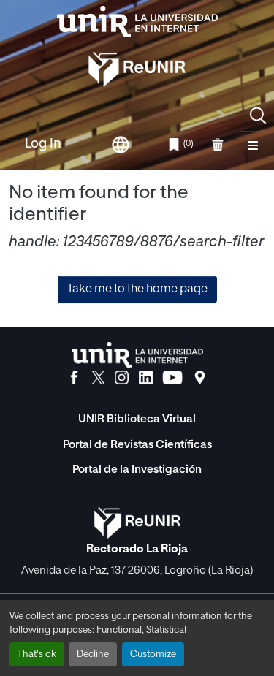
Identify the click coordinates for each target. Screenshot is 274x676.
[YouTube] (172, 378)
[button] (258, 115)
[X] (98, 378)
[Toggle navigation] (253, 145)
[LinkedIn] (146, 378)
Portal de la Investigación (137, 469)
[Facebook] (74, 378)
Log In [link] (43, 144)
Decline (93, 654)
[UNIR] (137, 355)
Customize (153, 654)
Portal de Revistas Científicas (137, 444)
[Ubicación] (200, 378)
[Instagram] (122, 378)
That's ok (37, 654)
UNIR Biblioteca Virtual (137, 419)
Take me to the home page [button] (137, 289)
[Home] (137, 21)
